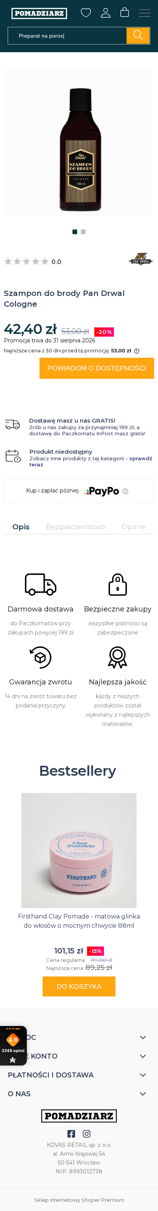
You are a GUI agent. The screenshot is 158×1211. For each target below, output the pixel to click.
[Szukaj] (138, 36)
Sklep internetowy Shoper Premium (79, 1200)
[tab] (21, 527)
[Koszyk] (124, 12)
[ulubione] (86, 15)
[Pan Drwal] (138, 259)
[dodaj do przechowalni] (141, 388)
